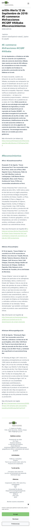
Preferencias (15, 524)
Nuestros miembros (15, 443)
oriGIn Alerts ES (6, 29)
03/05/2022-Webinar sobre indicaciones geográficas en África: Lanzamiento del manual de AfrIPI (15, 449)
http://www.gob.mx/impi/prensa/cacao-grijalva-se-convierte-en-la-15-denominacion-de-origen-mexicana (15, 319)
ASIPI (15, 486)
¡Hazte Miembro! (15, 446)
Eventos (15, 460)
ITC (15, 487)
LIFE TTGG (15, 495)
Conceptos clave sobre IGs (15, 471)
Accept (15, 514)
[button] (28, 504)
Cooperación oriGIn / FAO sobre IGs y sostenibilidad (15, 483)
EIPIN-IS (15, 494)
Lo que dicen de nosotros (15, 444)
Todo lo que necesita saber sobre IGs (15, 462)
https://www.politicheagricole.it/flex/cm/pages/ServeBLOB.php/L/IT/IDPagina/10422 (15, 143)
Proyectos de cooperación (15, 463)
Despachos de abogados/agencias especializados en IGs (15, 491)
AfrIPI (15, 497)
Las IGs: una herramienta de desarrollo (15, 473)
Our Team (15, 441)
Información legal (15, 475)
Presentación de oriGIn (15, 439)
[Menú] (28, 3)
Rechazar (16, 519)
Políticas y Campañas (15, 459)
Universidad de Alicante (15, 489)
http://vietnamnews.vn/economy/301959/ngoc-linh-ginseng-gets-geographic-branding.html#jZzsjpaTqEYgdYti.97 (15, 405)
